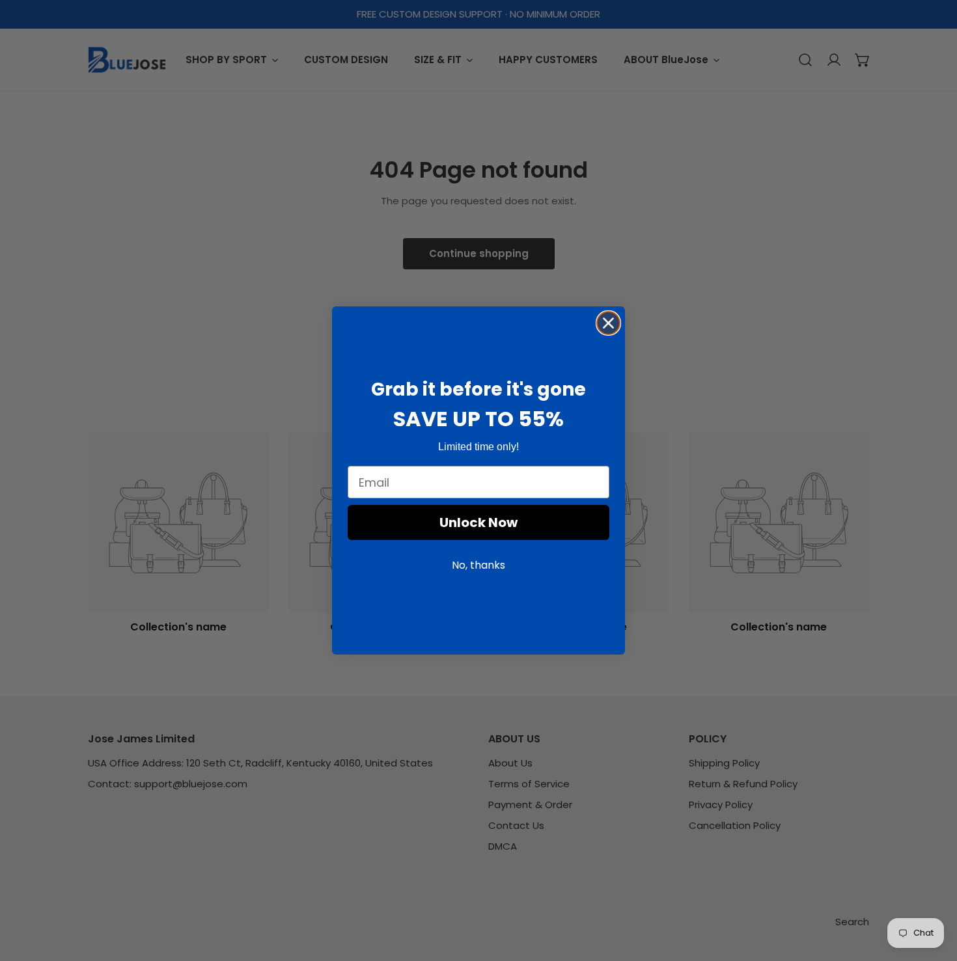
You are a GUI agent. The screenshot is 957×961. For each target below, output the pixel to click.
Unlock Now (478, 523)
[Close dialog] (608, 323)
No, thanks (478, 565)
